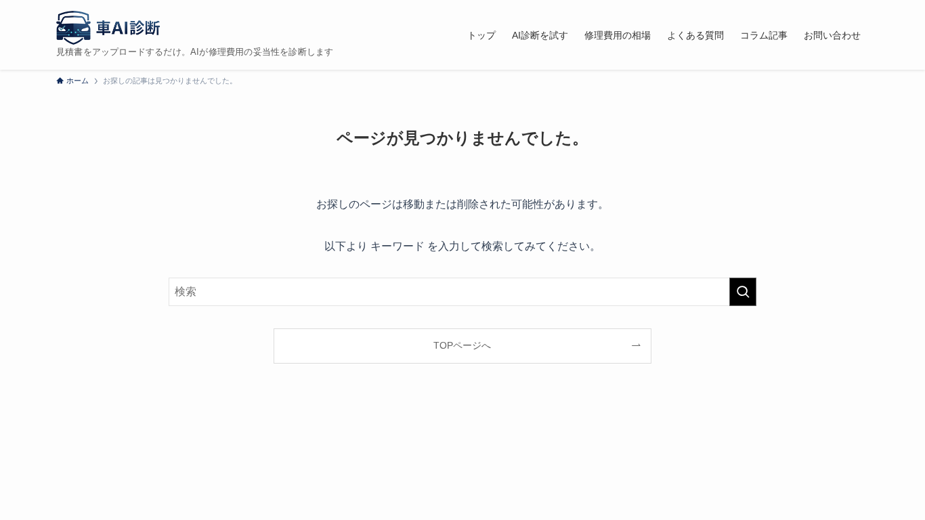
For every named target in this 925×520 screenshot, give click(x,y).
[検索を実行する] (742, 292)
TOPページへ (462, 345)
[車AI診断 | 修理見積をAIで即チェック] (108, 28)
